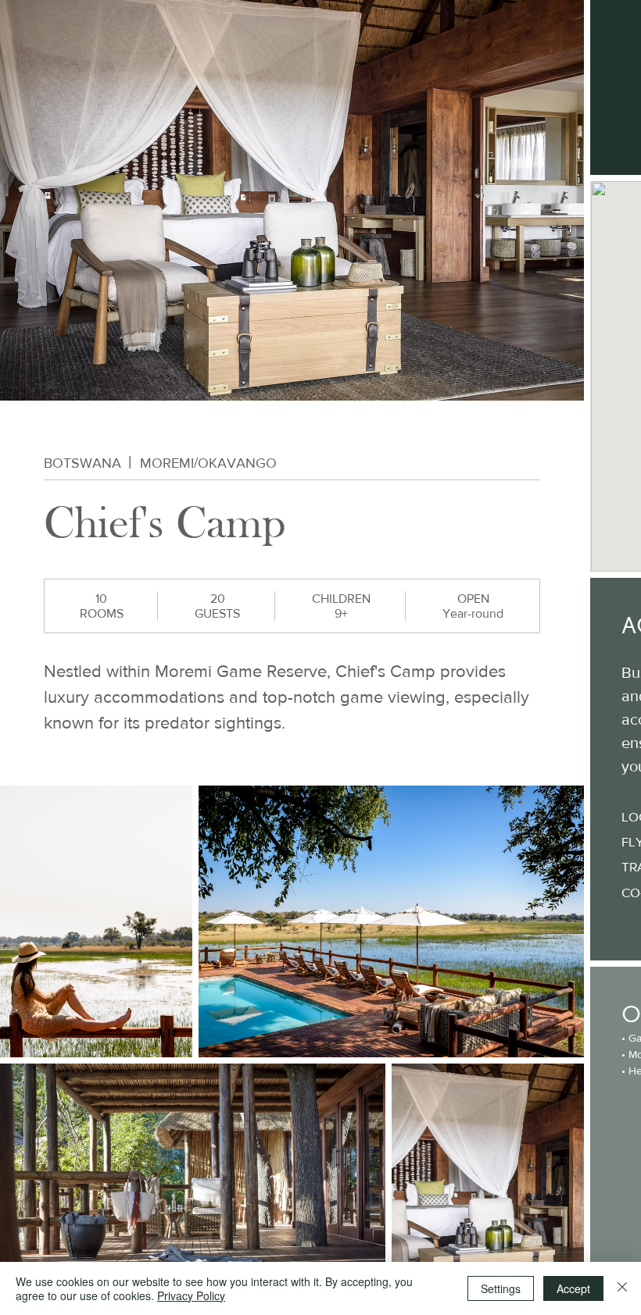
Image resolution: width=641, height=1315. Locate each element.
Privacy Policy (191, 1295)
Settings (501, 1288)
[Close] (622, 1288)
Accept (573, 1288)
